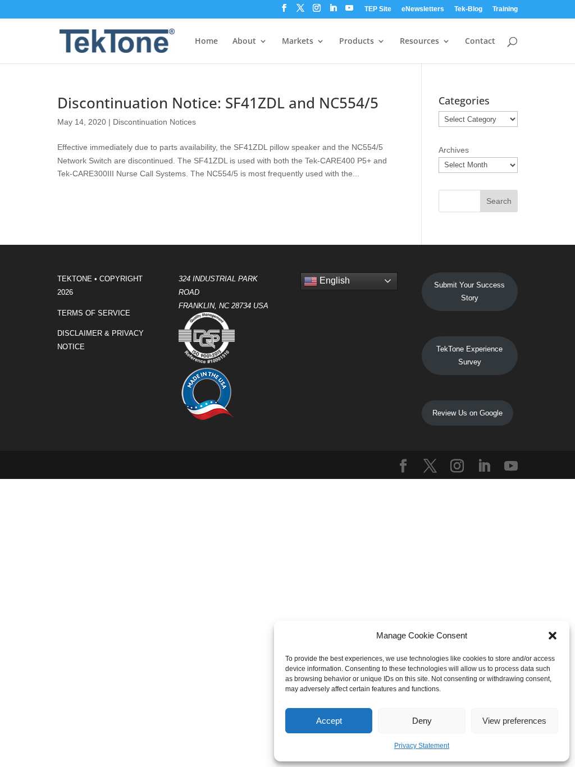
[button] (552, 635)
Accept (329, 720)
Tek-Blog (468, 9)
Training (505, 9)
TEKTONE (74, 279)
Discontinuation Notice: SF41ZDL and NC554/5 (217, 103)
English (333, 280)
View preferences (514, 720)
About (244, 41)
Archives (454, 149)
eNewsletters (422, 9)
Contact (480, 41)
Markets (297, 41)
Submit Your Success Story (469, 292)
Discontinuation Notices (154, 121)
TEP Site (377, 9)
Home (206, 41)
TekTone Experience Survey (469, 356)
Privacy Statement (421, 746)
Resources (419, 41)
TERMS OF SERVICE (93, 313)
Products (356, 41)
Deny (422, 720)
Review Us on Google (467, 413)
